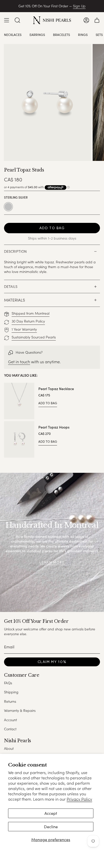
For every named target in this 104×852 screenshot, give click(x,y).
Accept (50, 813)
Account (10, 719)
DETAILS (10, 286)
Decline (51, 826)
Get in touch (19, 361)
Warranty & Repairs (20, 710)
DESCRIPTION (15, 251)
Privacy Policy (79, 799)
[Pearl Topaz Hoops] (19, 439)
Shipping (11, 692)
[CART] (97, 20)
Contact (10, 729)
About (9, 748)
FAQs (8, 682)
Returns (10, 701)
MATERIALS (14, 300)
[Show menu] (7, 20)
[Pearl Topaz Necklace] (19, 401)
